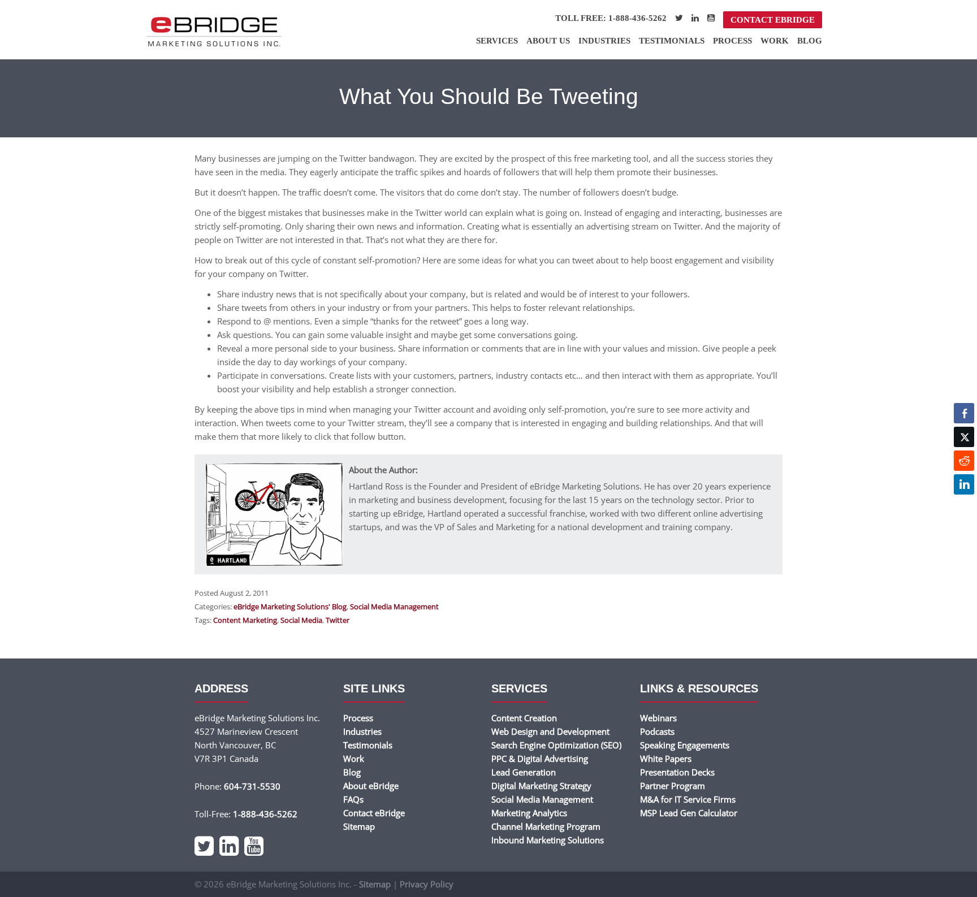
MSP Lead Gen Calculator (688, 812)
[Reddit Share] (964, 460)
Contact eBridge (772, 19)
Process (732, 40)
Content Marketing (245, 620)
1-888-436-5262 (265, 814)
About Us (548, 40)
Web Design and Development (550, 731)
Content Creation (524, 717)
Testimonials (671, 40)
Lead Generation (523, 772)
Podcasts (657, 731)
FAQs (353, 799)
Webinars (658, 717)
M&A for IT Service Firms (688, 799)
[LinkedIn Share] (964, 484)
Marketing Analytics (529, 812)
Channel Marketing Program (545, 826)
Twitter (337, 620)
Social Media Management (394, 606)
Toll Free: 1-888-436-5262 (611, 18)
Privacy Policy (426, 884)
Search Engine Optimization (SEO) (556, 745)
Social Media (301, 620)
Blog (809, 40)
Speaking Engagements (684, 745)
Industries (604, 40)
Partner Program (672, 785)
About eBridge (371, 785)
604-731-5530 (252, 786)
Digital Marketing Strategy (541, 785)
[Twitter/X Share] (964, 437)
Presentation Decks (677, 772)
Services (497, 40)
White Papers (665, 758)
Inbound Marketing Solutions (547, 840)
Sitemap (359, 826)
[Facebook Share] (964, 413)
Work (774, 40)
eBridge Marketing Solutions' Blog (290, 606)
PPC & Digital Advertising (539, 758)
